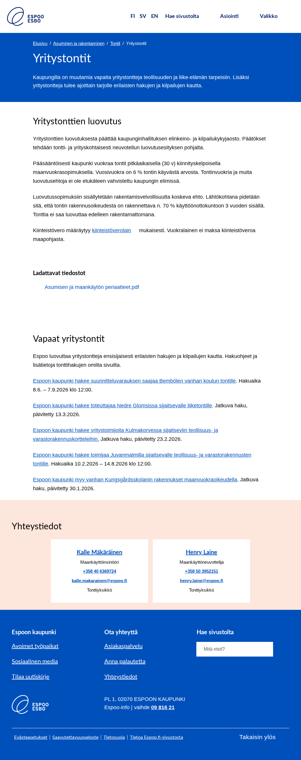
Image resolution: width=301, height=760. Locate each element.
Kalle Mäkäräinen (99, 552)
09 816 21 (163, 707)
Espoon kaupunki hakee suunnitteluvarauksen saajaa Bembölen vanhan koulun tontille (134, 381)
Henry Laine (201, 552)
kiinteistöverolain (111, 230)
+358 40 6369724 (99, 571)
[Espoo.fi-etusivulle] (25, 16)
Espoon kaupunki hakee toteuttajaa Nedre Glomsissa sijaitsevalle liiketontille (122, 406)
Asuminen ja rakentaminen (78, 43)
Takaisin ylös (257, 737)
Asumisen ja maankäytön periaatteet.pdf (92, 287)
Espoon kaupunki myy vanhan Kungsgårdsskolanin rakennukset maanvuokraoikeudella (135, 480)
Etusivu (40, 43)
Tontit (115, 43)
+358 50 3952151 (201, 571)
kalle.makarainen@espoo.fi (99, 580)
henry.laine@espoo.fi (201, 580)
